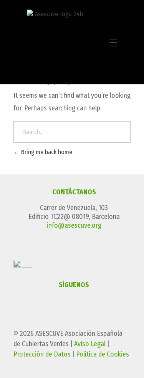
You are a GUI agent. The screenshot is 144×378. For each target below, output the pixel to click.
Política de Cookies (102, 354)
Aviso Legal (90, 344)
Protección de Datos (42, 354)
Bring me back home (46, 152)
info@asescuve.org (74, 225)
